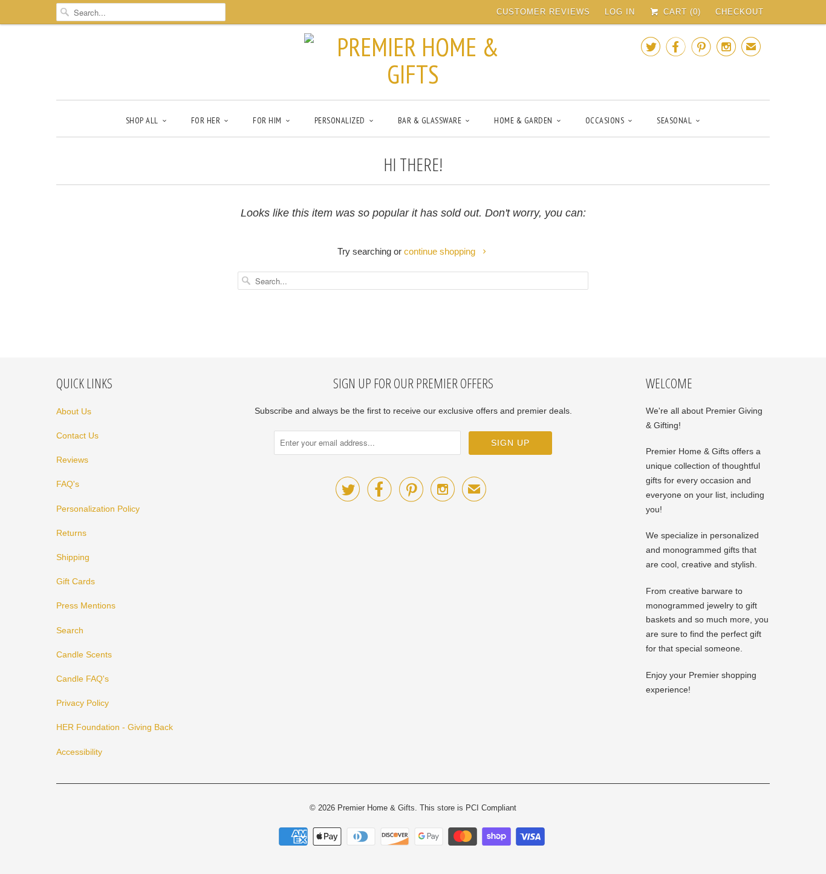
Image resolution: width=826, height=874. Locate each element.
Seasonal (674, 120)
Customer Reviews (543, 11)
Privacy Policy (82, 703)
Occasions (605, 120)
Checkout (739, 11)
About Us (73, 411)
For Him (267, 120)
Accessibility (79, 752)
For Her (206, 120)
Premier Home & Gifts (376, 807)
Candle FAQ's (82, 678)
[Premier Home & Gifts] (413, 60)
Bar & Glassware (430, 120)
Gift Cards (75, 581)
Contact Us (77, 435)
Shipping (72, 557)
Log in (620, 11)
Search (69, 630)
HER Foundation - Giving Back (114, 727)
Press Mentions (85, 605)
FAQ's (67, 484)
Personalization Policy (98, 509)
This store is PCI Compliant (468, 807)
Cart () (680, 11)
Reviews (72, 460)
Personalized (339, 120)
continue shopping (441, 251)
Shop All (142, 120)
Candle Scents (84, 654)
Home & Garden (523, 120)
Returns (71, 533)
